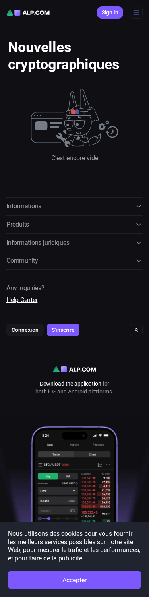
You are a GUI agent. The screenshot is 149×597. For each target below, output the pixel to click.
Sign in (110, 12)
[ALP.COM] (28, 12)
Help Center (21, 300)
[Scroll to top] (136, 330)
